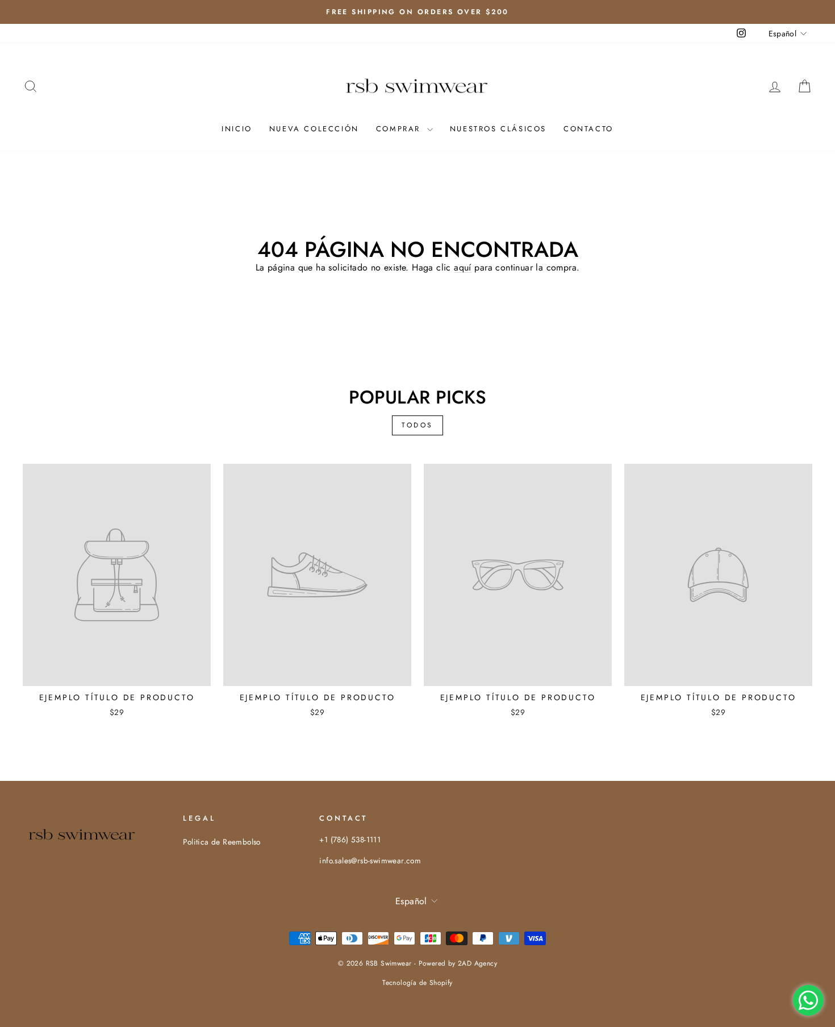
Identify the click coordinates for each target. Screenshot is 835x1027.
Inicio (237, 128)
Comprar (400, 128)
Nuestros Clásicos (498, 128)
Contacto (588, 128)
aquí (462, 267)
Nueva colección (314, 128)
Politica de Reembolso (221, 841)
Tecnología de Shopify (417, 983)
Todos (417, 425)
